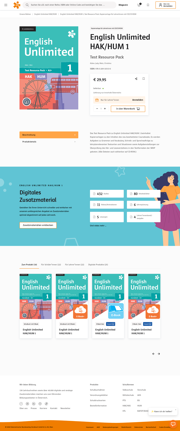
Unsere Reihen (25, 14)
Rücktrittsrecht (126, 427)
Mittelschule (128, 395)
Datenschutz (138, 427)
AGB (98, 427)
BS (138, 400)
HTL (124, 411)
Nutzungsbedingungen (110, 427)
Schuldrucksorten (98, 400)
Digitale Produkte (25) (98, 264)
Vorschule (141, 390)
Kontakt (53, 408)
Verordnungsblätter (99, 395)
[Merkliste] (148, 5)
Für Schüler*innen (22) (51, 264)
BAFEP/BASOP (143, 411)
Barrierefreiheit (151, 427)
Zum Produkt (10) (29, 264)
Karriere (43, 408)
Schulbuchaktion (97, 390)
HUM (139, 406)
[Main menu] (5, 5)
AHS (139, 395)
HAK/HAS (127, 406)
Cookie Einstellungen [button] (166, 427)
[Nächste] (136, 78)
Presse (34, 408)
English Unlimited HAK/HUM (45, 14)
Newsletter (65, 408)
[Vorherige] (153, 353)
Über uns (24, 408)
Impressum (90, 427)
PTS (124, 400)
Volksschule (128, 390)
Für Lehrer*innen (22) (74, 264)
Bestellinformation (98, 406)
